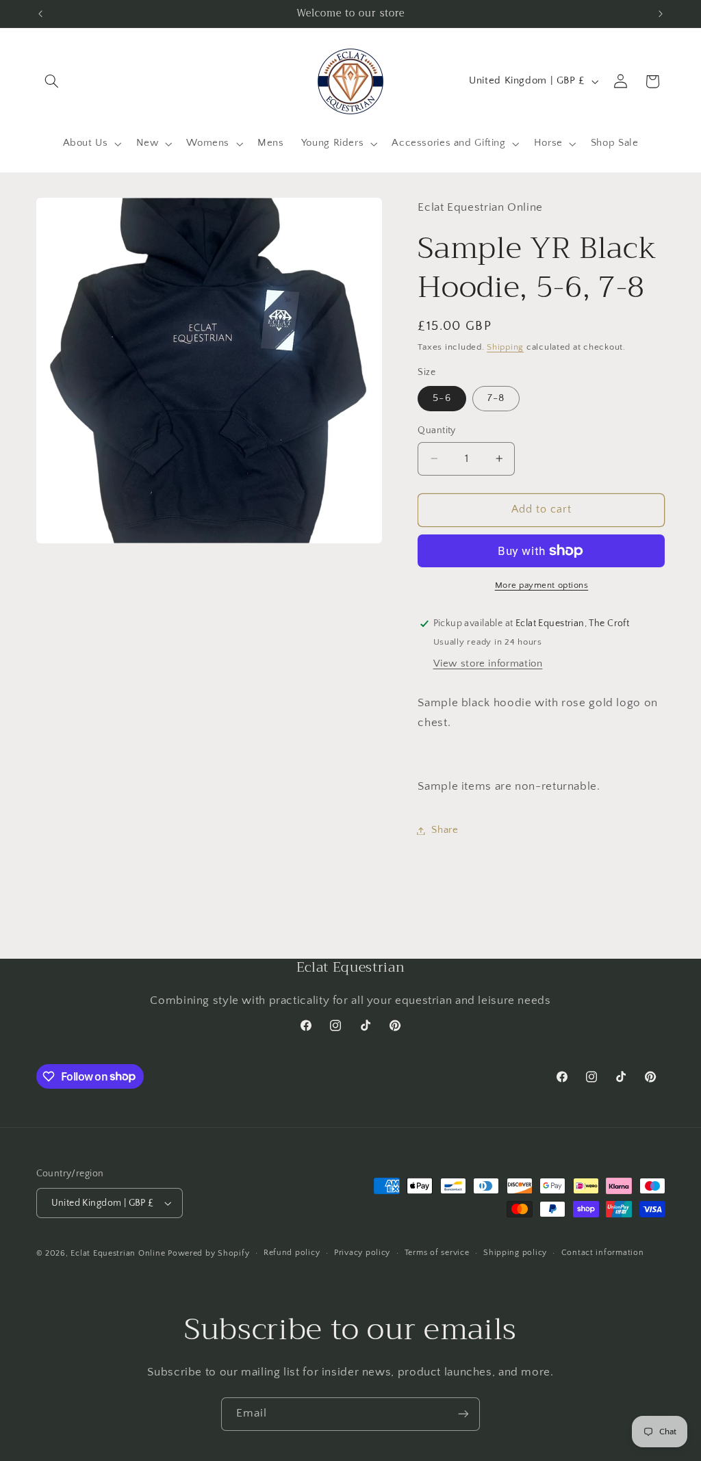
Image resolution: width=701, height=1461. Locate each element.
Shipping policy (515, 1252)
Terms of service (437, 1252)
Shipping (505, 347)
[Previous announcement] (40, 13)
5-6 (441, 398)
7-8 (495, 398)
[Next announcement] (661, 13)
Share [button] (444, 830)
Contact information (602, 1252)
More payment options (542, 585)
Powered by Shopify (208, 1253)
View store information (488, 663)
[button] (52, 81)
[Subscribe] (463, 1414)
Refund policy (292, 1252)
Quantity (436, 430)
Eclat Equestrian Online (118, 1253)
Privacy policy (362, 1252)
